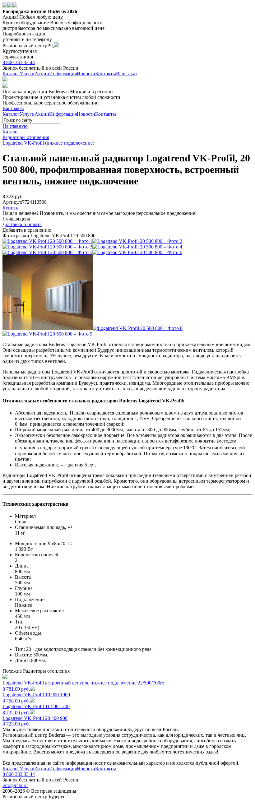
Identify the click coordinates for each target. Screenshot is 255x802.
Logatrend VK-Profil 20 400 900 (34, 721)
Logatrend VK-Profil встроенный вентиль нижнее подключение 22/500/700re (83, 686)
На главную (15, 126)
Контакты (105, 73)
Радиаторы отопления (25, 137)
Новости (86, 73)
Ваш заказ (126, 73)
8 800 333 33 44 (18, 62)
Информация (63, 73)
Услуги (27, 73)
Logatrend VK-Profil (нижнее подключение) (48, 143)
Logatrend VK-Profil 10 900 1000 (36, 697)
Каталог (11, 73)
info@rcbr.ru (15, 785)
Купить (10, 207)
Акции (42, 73)
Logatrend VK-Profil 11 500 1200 (36, 709)
